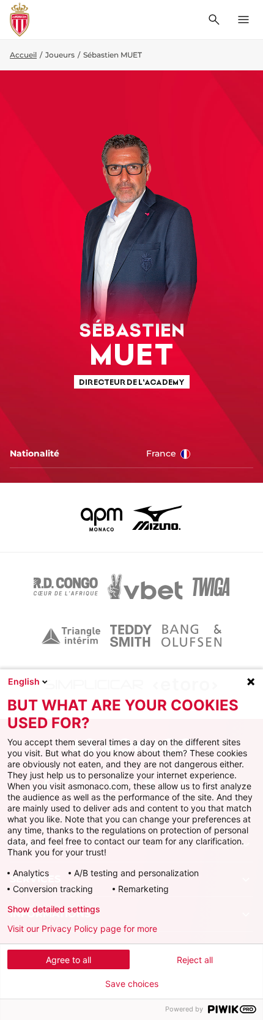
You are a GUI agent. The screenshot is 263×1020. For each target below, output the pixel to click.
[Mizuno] (157, 517)
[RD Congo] (66, 586)
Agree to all (68, 960)
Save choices (131, 984)
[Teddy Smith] (131, 635)
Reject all (195, 960)
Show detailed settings (53, 909)
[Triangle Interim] (71, 635)
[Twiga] (211, 586)
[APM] (102, 517)
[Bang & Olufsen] (191, 635)
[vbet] (145, 586)
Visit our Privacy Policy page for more (82, 929)
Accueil (23, 54)
